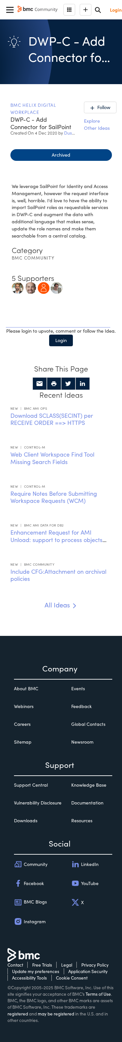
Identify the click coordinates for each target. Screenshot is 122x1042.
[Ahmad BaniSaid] (17, 287)
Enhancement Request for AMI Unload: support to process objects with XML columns (56, 539)
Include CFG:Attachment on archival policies (58, 575)
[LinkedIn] (82, 384)
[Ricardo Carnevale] (56, 287)
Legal (66, 965)
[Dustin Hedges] (30, 287)
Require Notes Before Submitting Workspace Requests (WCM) (53, 497)
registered (17, 1014)
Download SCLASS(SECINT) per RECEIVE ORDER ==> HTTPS (51, 419)
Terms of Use (98, 994)
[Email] (40, 384)
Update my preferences (35, 971)
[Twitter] (68, 384)
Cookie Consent (72, 978)
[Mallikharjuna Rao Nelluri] (43, 287)
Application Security (88, 971)
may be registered (56, 1014)
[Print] (54, 384)
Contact (15, 965)
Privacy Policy (95, 965)
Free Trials (42, 965)
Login (61, 340)
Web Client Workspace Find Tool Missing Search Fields (52, 458)
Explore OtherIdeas (97, 124)
